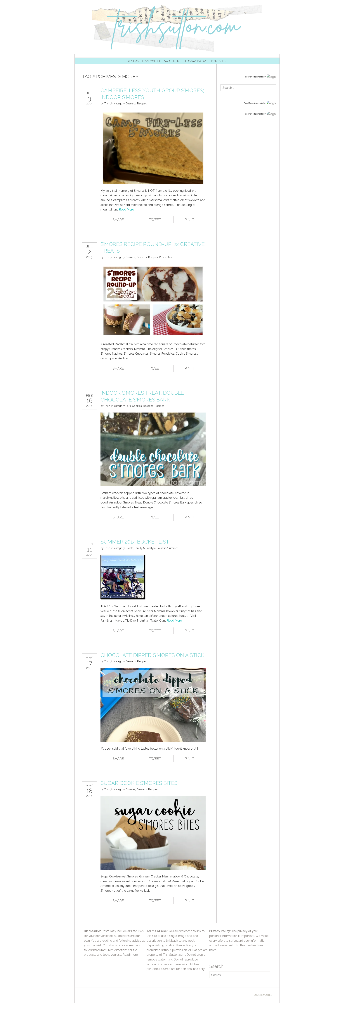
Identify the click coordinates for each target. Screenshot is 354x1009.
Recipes (142, 103)
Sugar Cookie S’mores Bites (138, 783)
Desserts (131, 103)
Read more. (130, 954)
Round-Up (165, 257)
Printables (219, 61)
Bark (128, 405)
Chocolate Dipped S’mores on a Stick (152, 655)
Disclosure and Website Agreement (154, 61)
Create (129, 548)
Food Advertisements (253, 77)
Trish (107, 103)
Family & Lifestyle (145, 548)
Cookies (130, 257)
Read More (126, 209)
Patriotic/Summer (167, 548)
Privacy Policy (196, 61)
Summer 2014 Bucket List (134, 542)
